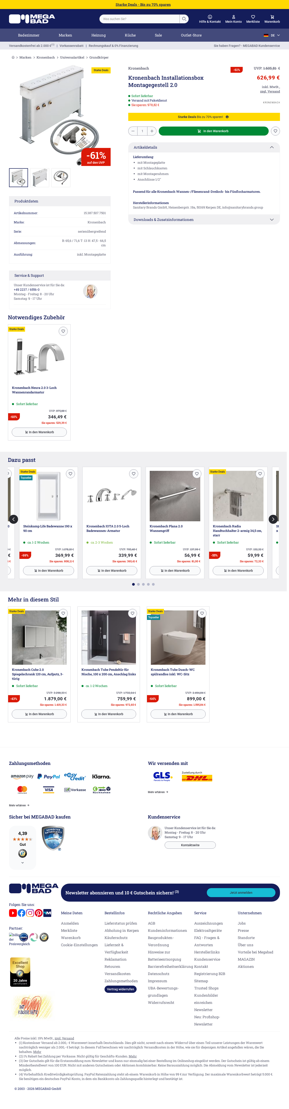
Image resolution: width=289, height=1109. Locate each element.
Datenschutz (158, 973)
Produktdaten (26, 201)
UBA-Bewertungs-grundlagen (163, 992)
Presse (243, 930)
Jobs (242, 923)
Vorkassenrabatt (72, 46)
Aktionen (246, 966)
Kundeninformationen (167, 930)
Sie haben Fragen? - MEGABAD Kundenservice (247, 46)
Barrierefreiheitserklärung (170, 966)
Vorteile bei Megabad (255, 952)
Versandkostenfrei (30, 46)
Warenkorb (71, 937)
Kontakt (201, 966)
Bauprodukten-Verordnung (161, 941)
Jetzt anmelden (241, 892)
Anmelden (70, 923)
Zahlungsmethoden (121, 980)
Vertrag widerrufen (120, 989)
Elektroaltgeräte (208, 930)
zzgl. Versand (64, 1038)
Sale (158, 35)
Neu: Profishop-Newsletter (207, 1020)
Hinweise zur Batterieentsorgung (164, 956)
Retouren (112, 966)
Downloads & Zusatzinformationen (164, 219)
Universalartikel (72, 57)
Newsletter (203, 1009)
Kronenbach (46, 57)
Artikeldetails (145, 147)
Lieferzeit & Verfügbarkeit (116, 948)
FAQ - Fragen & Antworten (206, 941)
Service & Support (29, 275)
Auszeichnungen (208, 923)
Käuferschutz (116, 937)
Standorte (246, 937)
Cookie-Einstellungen (79, 944)
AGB (151, 923)
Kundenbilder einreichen (206, 999)
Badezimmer (29, 35)
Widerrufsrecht (161, 1002)
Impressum (157, 980)
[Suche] (184, 18)
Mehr (37, 1052)
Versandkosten (118, 973)
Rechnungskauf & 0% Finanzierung (113, 46)
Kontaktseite (190, 845)
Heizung (98, 35)
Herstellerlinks (207, 952)
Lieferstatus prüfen (121, 923)
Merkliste (69, 930)
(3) (177, 891)
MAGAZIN (246, 959)
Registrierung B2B (209, 973)
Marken (65, 35)
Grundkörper (99, 57)
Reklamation (116, 959)
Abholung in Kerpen (122, 930)
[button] (210, 19)
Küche (130, 35)
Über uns (245, 944)
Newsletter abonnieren (122, 892)
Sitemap (201, 980)
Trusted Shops (206, 988)
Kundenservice (207, 959)
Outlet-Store (191, 35)
